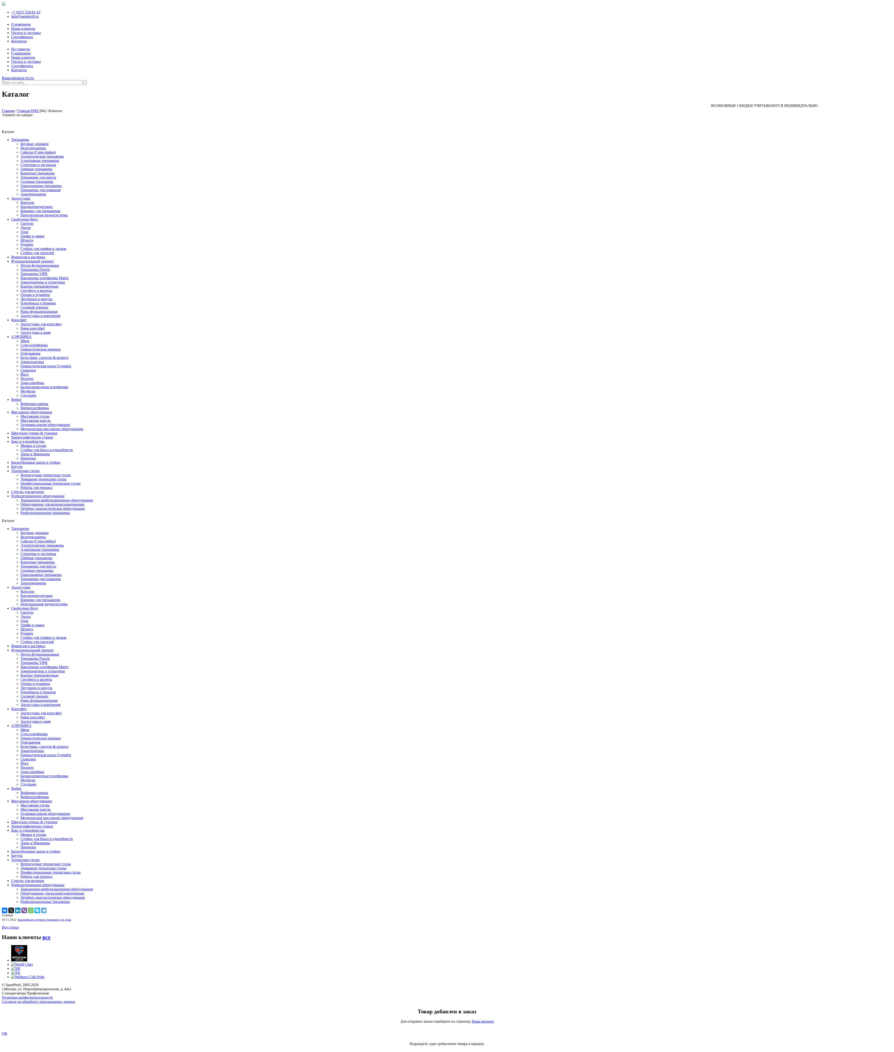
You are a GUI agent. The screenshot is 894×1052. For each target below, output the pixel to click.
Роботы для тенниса (36, 488)
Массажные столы (35, 416)
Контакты (19, 41)
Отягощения (30, 353)
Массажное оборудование (31, 412)
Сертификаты (22, 37)
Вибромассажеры (34, 404)
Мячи (24, 341)
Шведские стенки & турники (34, 433)
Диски (25, 228)
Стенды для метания (27, 492)
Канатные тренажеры (37, 173)
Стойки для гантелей (37, 253)
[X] (11, 910)
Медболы (27, 391)
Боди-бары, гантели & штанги (44, 358)
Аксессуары (20, 198)
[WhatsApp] (31, 910)
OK (4, 1033)
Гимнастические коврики (40, 349)
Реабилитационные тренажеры (45, 513)
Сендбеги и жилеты (36, 291)
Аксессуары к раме (35, 332)
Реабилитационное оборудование (37, 496)
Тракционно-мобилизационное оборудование (56, 500)
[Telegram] (44, 910)
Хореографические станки (32, 437)
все (46, 937)
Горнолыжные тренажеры (41, 186)
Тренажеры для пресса (38, 177)
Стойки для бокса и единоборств (46, 450)
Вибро (16, 400)
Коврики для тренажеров (40, 211)
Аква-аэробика (32, 383)
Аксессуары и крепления (40, 316)
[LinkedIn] (17, 910)
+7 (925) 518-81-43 (25, 12)
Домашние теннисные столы (43, 479)
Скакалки (28, 370)
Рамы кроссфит (32, 328)
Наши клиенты (23, 29)
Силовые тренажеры (36, 182)
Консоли (27, 202)
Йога (24, 374)
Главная (8, 111)
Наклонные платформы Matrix (44, 278)
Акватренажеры (33, 194)
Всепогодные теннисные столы (45, 475)
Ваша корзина (483, 1021)
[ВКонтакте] (4, 910)
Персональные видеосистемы (44, 215)
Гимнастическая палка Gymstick (45, 366)
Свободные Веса (24, 219)
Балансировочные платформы (44, 387)
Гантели (27, 223)
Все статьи (10, 927)
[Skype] (37, 910)
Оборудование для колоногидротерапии (52, 504)
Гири (24, 232)
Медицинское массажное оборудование (51, 429)
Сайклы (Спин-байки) (38, 152)
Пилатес (27, 379)
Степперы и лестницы (38, 165)
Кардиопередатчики (36, 207)
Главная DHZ (28, 111)
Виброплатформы (34, 408)
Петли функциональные (39, 265)
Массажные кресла (35, 420)
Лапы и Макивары (35, 454)
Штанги (26, 240)
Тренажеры (20, 140)
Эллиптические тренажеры (42, 156)
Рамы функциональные (39, 311)
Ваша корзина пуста (18, 78)
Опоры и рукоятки (35, 295)
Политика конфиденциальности (27, 997)
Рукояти (26, 244)
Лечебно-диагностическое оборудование (52, 509)
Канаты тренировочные (39, 286)
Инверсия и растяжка (28, 257)
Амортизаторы (32, 362)
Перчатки (28, 458)
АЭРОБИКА (21, 337)
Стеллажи (28, 395)
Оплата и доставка (26, 33)
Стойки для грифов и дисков (43, 249)
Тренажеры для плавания (40, 190)
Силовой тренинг (34, 307)
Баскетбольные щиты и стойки (35, 462)
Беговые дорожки (34, 144)
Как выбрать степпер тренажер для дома (44, 919)
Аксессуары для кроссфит (41, 324)
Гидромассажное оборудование (45, 425)
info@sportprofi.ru (25, 16)
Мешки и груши (33, 446)
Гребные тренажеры (36, 169)
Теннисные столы (25, 471)
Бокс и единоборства (27, 441)
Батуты (17, 467)
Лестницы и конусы (36, 299)
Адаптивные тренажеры (39, 161)
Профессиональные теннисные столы (50, 483)
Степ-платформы (34, 345)
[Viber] (24, 910)
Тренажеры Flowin (35, 270)
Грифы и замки (32, 236)
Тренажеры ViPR (33, 274)
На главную (20, 49)
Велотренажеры (33, 148)
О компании (21, 24)
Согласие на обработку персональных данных (38, 1002)
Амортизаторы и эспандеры (42, 282)
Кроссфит (19, 320)
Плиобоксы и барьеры (38, 303)
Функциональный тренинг (32, 261)
